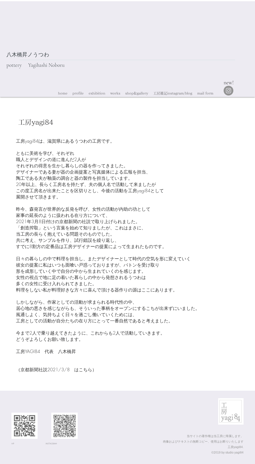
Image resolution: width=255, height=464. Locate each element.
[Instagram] (228, 90)
